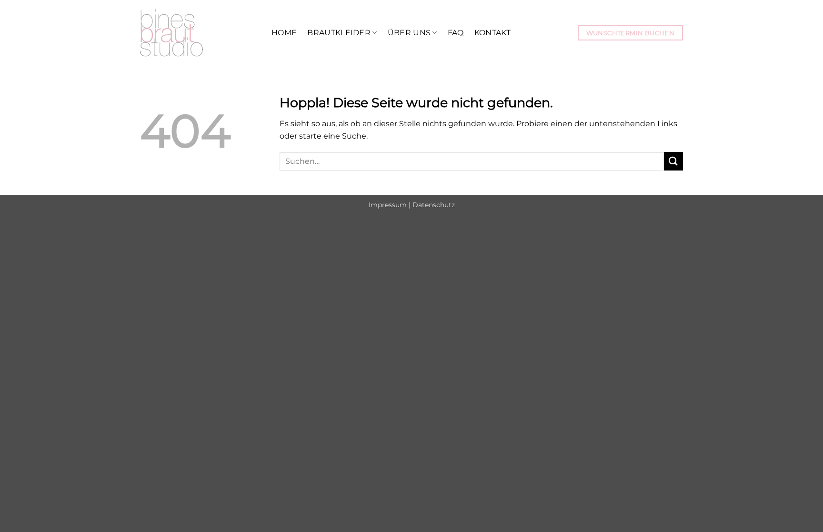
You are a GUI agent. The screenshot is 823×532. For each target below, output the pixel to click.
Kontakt (492, 32)
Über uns (409, 32)
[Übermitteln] (673, 161)
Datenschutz (433, 205)
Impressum (388, 205)
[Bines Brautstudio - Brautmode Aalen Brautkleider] (198, 33)
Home (284, 32)
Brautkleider (339, 32)
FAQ (456, 32)
